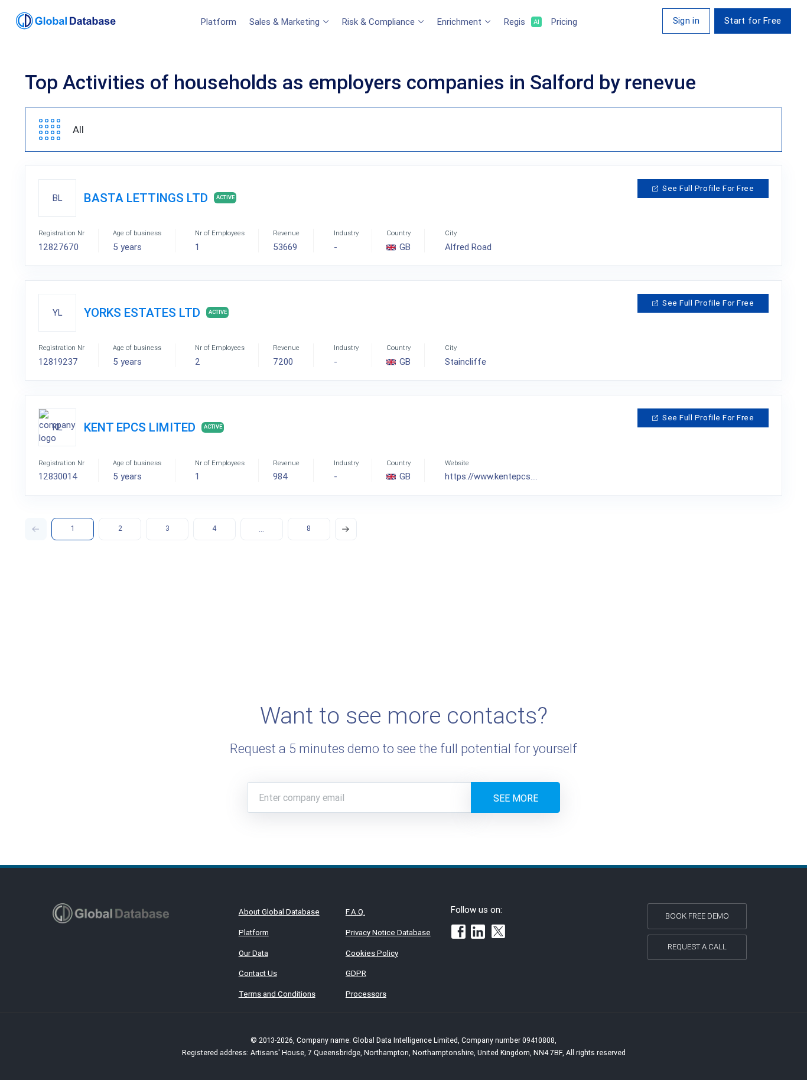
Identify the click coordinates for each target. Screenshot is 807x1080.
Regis (521, 21)
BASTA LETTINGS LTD (146, 198)
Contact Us (258, 973)
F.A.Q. (355, 912)
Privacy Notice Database (388, 932)
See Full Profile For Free (708, 188)
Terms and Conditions (277, 994)
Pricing (564, 21)
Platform (218, 21)
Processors (366, 994)
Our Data (253, 953)
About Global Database (279, 912)
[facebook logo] (458, 933)
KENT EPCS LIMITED (140, 427)
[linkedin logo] (478, 933)
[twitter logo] (498, 933)
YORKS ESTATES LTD (142, 312)
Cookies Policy (372, 953)
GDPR (356, 973)
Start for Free (752, 20)
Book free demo (697, 916)
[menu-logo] (66, 21)
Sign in (686, 20)
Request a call (697, 947)
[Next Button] (346, 529)
